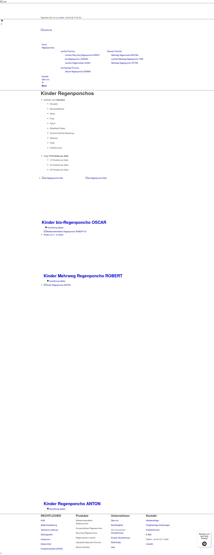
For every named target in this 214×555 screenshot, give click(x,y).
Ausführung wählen (55, 227)
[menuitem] (107, 44)
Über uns (115, 520)
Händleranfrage (152, 520)
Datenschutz (46, 544)
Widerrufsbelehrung (49, 525)
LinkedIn (149, 544)
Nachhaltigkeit (117, 525)
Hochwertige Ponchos (70, 67)
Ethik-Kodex (116, 542)
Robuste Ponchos (114, 51)
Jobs (113, 547)
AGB (43, 520)
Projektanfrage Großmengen (158, 525)
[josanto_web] (62, 29)
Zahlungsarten (47, 534)
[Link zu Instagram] (42, 8)
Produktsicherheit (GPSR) (52, 548)
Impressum (45, 539)
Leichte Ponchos (68, 51)
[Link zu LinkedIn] (42, 4)
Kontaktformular (152, 529)
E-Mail (148, 534)
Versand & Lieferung (49, 529)
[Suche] (43, 82)
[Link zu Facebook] (42, 11)
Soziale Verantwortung (120, 537)
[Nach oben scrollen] (1, 553)
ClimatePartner (117, 532)
